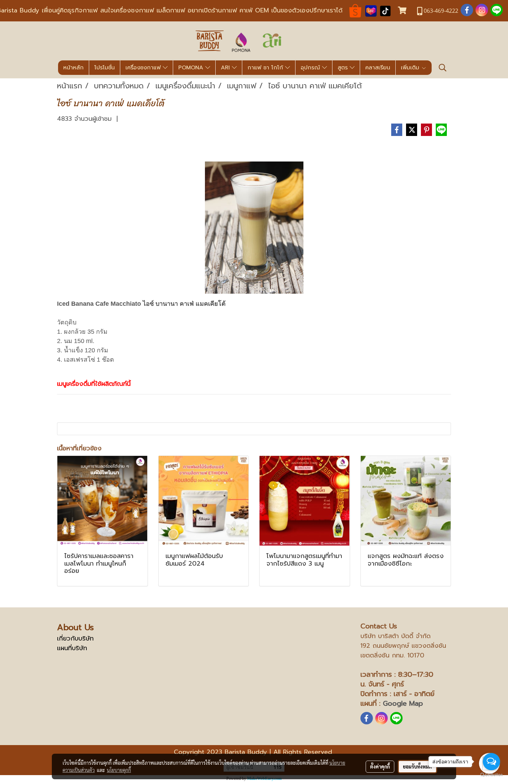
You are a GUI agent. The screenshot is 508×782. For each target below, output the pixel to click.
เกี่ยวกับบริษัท (75, 638)
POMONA (191, 67)
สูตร (344, 67)
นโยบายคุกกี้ (119, 770)
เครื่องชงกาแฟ (144, 67)
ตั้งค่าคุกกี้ (380, 766)
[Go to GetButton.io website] (491, 775)
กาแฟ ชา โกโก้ (266, 67)
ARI (226, 67)
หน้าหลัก (73, 67)
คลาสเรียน (377, 67)
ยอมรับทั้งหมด (417, 766)
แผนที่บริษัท (72, 648)
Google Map (403, 703)
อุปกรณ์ (311, 67)
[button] (442, 67)
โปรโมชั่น (104, 67)
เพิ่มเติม (411, 67)
